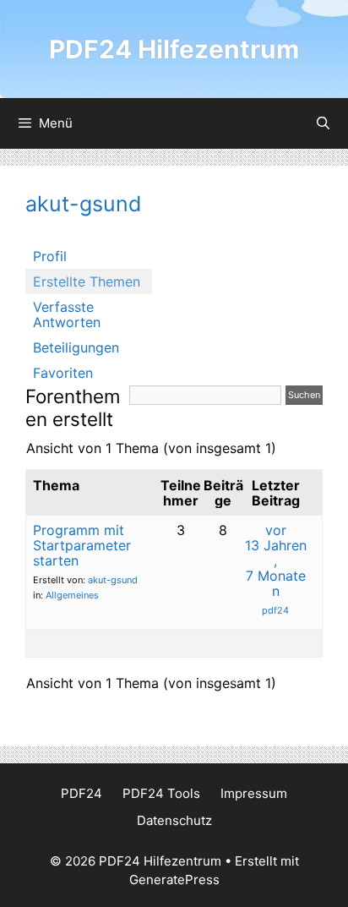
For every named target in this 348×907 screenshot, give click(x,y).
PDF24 (81, 793)
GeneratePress (174, 879)
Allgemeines (72, 595)
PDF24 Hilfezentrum (174, 49)
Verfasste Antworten (67, 314)
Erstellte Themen (86, 281)
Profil (50, 256)
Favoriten (63, 372)
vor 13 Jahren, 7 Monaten (276, 560)
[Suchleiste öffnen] (323, 123)
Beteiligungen (76, 347)
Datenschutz (174, 820)
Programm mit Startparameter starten (82, 545)
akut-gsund (83, 203)
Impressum (253, 793)
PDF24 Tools (161, 793)
